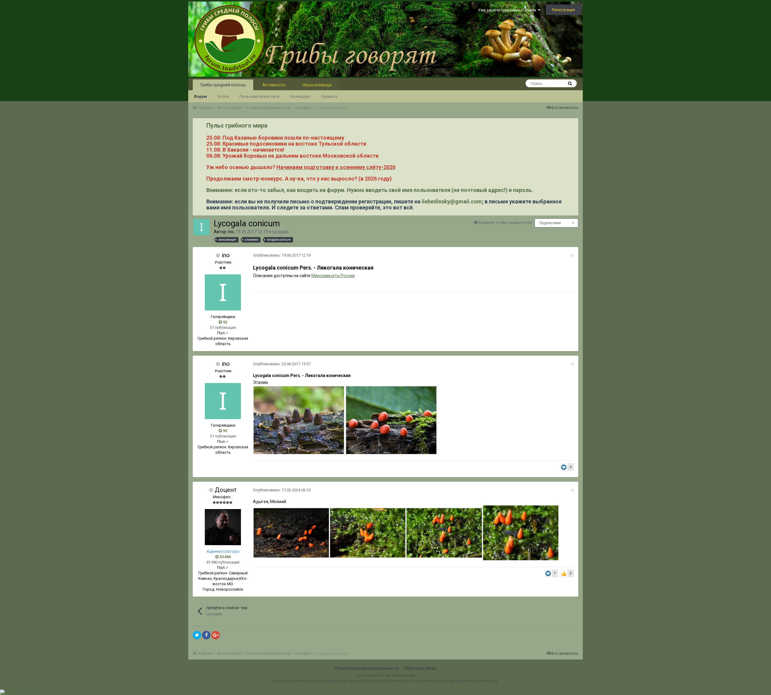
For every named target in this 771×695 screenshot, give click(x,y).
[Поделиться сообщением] (572, 255)
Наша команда (317, 84)
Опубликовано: (282, 255)
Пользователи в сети (259, 96)
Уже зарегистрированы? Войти (508, 10)
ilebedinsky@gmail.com (452, 201)
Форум (200, 96)
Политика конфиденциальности (367, 668)
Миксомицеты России (333, 275)
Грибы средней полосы (223, 84)
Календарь (300, 96)
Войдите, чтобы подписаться (505, 222)
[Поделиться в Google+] (215, 635)
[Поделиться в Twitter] (197, 635)
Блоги (223, 96)
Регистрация (563, 10)
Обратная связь (420, 668)
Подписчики (550, 223)
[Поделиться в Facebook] (206, 635)
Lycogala (280, 231)
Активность (274, 84)
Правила (329, 96)
